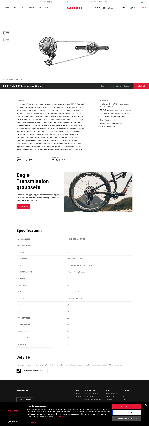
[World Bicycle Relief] (106, 2)
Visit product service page (34, 371)
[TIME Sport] (77, 2)
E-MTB (16, 8)
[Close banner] (146, 405)
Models (11, 79)
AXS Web (109, 399)
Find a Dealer (132, 8)
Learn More (23, 206)
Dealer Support (88, 396)
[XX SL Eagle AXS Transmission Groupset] (72, 50)
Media (124, 396)
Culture (78, 396)
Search (97, 7)
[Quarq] (70, 2)
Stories (78, 394)
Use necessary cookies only (127, 419)
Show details (31, 422)
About (124, 394)
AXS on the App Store (112, 394)
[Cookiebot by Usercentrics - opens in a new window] (13, 422)
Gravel (32, 8)
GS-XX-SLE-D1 (19, 79)
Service (124, 7)
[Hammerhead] (85, 2)
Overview (104, 86)
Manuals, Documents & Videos (93, 399)
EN (147, 2)
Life (39, 8)
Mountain (7, 8)
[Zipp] (63, 2)
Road (24, 8)
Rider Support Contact (91, 394)
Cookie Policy (61, 416)
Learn (47, 8)
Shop (144, 7)
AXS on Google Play (112, 396)
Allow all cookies (127, 407)
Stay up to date (25, 399)
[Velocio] (93, 2)
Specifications (116, 86)
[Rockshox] (49, 2)
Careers (125, 399)
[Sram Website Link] (74, 8)
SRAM (5, 79)
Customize (126, 413)
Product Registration (108, 8)
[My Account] (142, 2)
